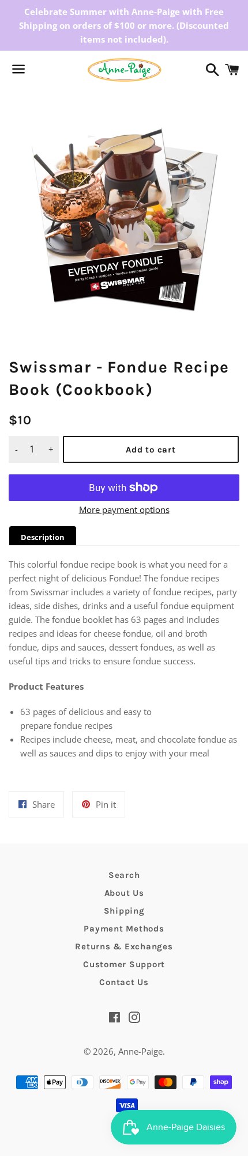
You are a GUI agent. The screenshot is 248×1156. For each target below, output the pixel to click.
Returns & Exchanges (123, 946)
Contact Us (124, 982)
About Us (124, 893)
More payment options (124, 509)
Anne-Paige (140, 1051)
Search (124, 875)
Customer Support (124, 964)
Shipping (124, 911)
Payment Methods (124, 928)
